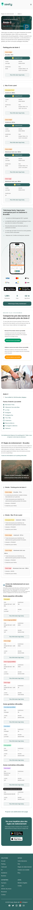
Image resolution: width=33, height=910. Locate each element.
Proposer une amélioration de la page (16, 811)
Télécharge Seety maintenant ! (17, 303)
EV (2, 870)
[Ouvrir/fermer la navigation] (30, 4)
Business (3, 875)
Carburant (4, 867)
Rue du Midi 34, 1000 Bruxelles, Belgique (13, 26)
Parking (3, 864)
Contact (3, 894)
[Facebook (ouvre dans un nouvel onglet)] (9, 905)
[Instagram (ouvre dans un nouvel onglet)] (16, 905)
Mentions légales (22, 883)
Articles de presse (6, 888)
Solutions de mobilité (23, 870)
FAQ (19, 864)
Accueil (3, 861)
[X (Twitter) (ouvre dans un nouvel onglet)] (13, 905)
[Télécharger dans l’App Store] (10, 289)
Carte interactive (22, 861)
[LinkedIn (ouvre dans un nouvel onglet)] (20, 905)
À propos (3, 883)
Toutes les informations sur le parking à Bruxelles (13, 455)
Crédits (20, 885)
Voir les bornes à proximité (13, 340)
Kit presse (4, 891)
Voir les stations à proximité (13, 357)
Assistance (4, 872)
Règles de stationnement (7, 14)
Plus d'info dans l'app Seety (17, 75)
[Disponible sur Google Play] (24, 289)
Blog (19, 872)
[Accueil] (6, 4)
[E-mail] (24, 905)
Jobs (2, 885)
